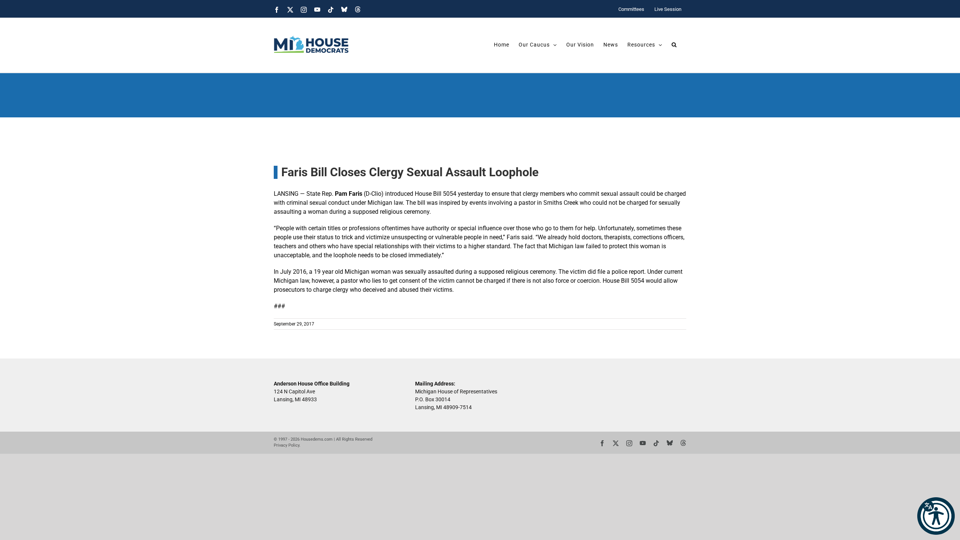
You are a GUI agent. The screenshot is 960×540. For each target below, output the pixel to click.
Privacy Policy (286, 445)
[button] (936, 516)
